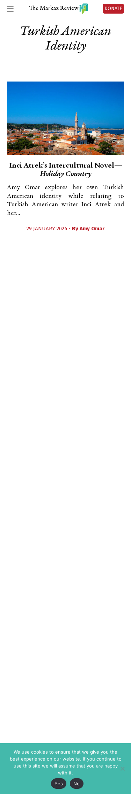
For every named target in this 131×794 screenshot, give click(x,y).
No (76, 783)
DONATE (113, 8)
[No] (122, 768)
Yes (58, 783)
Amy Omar (92, 228)
